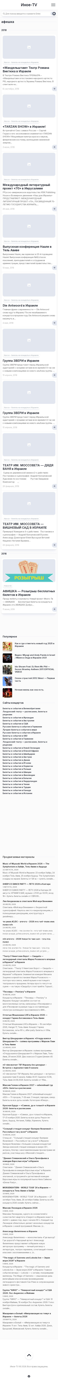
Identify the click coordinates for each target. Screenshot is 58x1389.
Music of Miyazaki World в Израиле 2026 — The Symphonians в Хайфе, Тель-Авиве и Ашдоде (26, 865)
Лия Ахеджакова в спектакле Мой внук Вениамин (27, 901)
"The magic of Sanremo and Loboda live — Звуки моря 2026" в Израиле (26, 1259)
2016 (4, 553)
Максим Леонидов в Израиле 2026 (20, 1208)
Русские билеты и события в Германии (22, 726)
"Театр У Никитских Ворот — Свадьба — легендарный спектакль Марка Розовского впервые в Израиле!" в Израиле (29, 959)
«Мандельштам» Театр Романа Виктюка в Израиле (26, 69)
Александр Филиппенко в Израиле (20, 1231)
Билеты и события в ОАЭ (15, 736)
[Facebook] (29, 1376)
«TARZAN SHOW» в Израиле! (24, 126)
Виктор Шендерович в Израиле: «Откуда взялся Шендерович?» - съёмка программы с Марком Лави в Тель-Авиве (29, 1041)
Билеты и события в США (15, 724)
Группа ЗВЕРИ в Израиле (21, 360)
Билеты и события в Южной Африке (21, 751)
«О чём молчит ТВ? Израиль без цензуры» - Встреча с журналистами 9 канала (25, 1066)
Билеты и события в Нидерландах (20, 781)
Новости (7, 586)
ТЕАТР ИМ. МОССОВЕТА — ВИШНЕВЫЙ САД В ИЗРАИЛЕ (25, 525)
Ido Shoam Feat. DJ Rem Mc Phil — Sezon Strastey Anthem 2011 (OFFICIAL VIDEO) (34, 669)
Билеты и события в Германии (18, 739)
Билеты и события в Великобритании (21, 708)
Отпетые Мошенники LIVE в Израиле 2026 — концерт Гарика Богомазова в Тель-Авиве (25, 1016)
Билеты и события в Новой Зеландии (21, 748)
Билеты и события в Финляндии (19, 775)
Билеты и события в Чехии (16, 784)
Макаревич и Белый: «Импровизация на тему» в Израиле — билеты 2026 (27, 1315)
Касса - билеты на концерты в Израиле (21, 62)
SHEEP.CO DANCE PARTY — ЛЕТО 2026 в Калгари (26, 884)
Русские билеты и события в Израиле (22, 733)
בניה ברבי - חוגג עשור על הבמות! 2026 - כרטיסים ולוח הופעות (26, 940)
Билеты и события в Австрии (17, 757)
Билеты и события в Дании (16, 760)
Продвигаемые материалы (18, 857)
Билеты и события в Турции (17, 787)
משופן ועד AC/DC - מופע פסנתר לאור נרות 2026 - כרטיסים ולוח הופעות (28, 923)
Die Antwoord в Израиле (20, 305)
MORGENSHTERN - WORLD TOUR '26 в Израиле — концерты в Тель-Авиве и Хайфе (27, 1189)
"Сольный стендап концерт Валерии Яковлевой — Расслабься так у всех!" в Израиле (28, 1130)
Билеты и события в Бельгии (17, 778)
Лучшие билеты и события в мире (20, 730)
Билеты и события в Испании (17, 793)
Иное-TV (29, 5)
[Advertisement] (29, 824)
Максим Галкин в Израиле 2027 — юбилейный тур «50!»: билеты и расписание (28, 1086)
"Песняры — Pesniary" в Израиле (19, 992)
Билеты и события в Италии (17, 763)
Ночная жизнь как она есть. (29, 689)
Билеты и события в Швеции (17, 772)
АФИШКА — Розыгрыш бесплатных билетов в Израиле (29, 592)
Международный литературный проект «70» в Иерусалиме (26, 186)
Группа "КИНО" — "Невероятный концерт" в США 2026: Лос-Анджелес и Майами (27, 1291)
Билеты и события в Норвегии (18, 766)
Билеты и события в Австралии (18, 720)
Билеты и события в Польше (17, 769)
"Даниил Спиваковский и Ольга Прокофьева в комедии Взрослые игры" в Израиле (26, 1159)
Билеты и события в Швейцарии (19, 754)
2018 (4, 30)
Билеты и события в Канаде (17, 790)
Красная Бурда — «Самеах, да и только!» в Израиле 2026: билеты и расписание (29, 1107)
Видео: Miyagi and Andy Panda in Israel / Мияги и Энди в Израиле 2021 (35, 656)
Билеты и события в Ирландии (18, 717)
